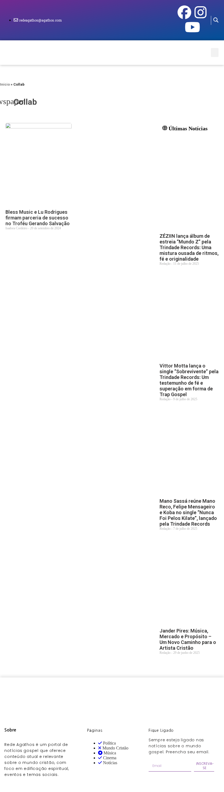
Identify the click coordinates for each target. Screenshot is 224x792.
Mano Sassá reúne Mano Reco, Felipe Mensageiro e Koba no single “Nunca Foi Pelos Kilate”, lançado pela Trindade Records (188, 512)
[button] (215, 20)
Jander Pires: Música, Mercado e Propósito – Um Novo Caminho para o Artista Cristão (188, 639)
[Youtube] (192, 27)
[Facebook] (184, 12)
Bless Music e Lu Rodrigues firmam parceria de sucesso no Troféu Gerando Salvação (37, 217)
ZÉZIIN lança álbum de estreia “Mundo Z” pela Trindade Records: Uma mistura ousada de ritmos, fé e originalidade (189, 247)
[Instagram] (200, 12)
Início (5, 84)
